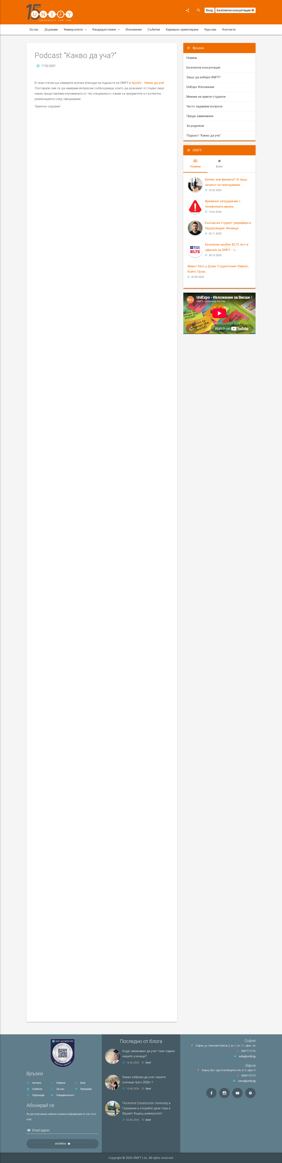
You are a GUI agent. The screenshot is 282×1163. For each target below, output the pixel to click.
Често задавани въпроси (204, 106)
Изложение (134, 29)
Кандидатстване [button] (104, 29)
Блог (83, 1082)
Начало (36, 1082)
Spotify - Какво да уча (147, 83)
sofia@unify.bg (247, 1056)
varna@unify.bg (247, 1081)
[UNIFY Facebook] (211, 1093)
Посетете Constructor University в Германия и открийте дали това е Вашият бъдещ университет (146, 1108)
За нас (34, 29)
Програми (86, 1089)
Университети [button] (73, 29)
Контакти (229, 29)
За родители (195, 126)
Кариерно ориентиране (182, 29)
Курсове (210, 29)
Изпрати (60, 1143)
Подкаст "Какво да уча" (203, 135)
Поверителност (65, 1095)
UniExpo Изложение (200, 87)
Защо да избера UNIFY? (203, 77)
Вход (209, 10)
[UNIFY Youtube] (237, 1093)
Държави (51, 29)
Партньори (38, 1095)
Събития (154, 29)
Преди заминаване (199, 116)
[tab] (195, 163)
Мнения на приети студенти (206, 97)
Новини (191, 58)
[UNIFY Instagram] (224, 1093)
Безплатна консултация (234, 10)
